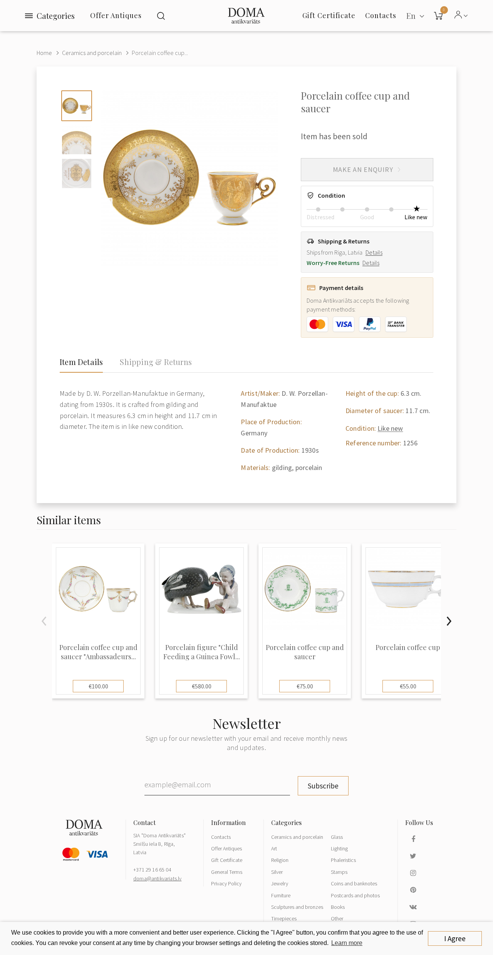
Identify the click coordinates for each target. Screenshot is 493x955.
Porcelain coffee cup (408, 647)
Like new (390, 428)
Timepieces (284, 918)
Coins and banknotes (354, 883)
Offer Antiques (116, 15)
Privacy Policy (226, 883)
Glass (337, 836)
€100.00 (98, 686)
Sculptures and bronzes (297, 906)
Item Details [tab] (81, 362)
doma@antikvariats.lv (157, 878)
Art (274, 848)
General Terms (226, 871)
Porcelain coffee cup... (160, 53)
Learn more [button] (346, 943)
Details (374, 252)
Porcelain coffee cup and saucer (305, 652)
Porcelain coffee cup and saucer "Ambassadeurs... (98, 652)
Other (337, 918)
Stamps (339, 871)
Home (44, 53)
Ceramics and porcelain (92, 53)
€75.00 (305, 686)
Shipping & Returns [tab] (156, 362)
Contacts (221, 836)
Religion (279, 860)
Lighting (339, 848)
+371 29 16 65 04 (152, 869)
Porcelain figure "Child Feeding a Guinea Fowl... (201, 652)
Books (338, 906)
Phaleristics (343, 860)
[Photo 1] (76, 105)
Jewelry (279, 883)
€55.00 (408, 686)
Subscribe (323, 785)
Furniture (280, 895)
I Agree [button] (455, 938)
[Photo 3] (76, 173)
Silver (277, 871)
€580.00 (201, 686)
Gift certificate (328, 15)
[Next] (448, 621)
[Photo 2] (76, 139)
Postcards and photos (355, 895)
